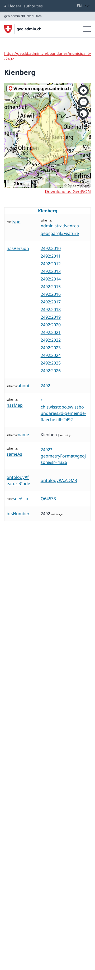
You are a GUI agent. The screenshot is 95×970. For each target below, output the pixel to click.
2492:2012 (51, 264)
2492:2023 (51, 348)
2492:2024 (51, 355)
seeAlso (20, 498)
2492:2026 (51, 370)
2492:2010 (51, 248)
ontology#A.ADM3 (59, 480)
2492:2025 (51, 363)
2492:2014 (51, 279)
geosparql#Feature (60, 233)
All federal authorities (23, 5)
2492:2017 (51, 302)
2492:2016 (51, 294)
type (16, 221)
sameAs (14, 454)
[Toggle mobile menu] (87, 29)
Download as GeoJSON (68, 191)
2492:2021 (51, 332)
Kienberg (47, 211)
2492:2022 (51, 340)
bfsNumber (18, 513)
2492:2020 (51, 325)
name (23, 434)
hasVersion (18, 248)
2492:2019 (51, 317)
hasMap (15, 405)
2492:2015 (51, 286)
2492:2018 (51, 309)
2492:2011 (51, 256)
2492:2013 (51, 271)
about (24, 385)
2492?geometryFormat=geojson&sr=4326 (63, 456)
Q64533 (48, 498)
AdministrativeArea (60, 226)
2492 (45, 385)
